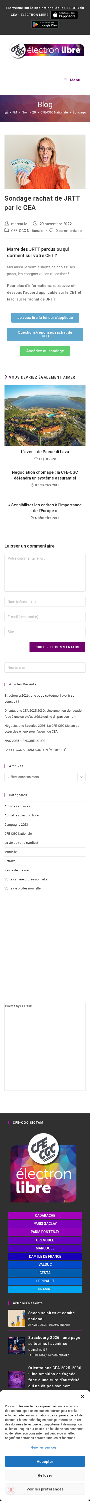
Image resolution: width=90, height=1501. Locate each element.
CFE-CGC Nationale (27, 231)
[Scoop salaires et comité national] (16, 1318)
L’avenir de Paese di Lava (45, 451)
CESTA (45, 1273)
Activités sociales (17, 806)
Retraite (10, 861)
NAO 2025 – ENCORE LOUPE (24, 741)
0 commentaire (69, 231)
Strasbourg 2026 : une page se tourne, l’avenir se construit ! (54, 1343)
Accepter (45, 1461)
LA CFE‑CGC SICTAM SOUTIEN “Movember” (35, 750)
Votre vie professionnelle (22, 888)
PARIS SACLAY (45, 1224)
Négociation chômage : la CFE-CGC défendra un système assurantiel (45, 475)
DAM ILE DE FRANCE (45, 1256)
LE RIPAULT (45, 1281)
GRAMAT (45, 1289)
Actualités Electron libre (21, 815)
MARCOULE (45, 1248)
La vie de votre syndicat (21, 843)
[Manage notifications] (11, 1490)
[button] (82, 1396)
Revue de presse (16, 870)
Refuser (45, 1475)
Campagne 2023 (16, 824)
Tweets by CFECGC (18, 1006)
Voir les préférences (45, 1489)
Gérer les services (43, 1447)
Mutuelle (10, 852)
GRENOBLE (45, 1240)
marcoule (19, 224)
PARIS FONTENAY (45, 1232)
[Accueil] (6, 112)
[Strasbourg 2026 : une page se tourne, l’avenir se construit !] (16, 1345)
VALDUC (45, 1265)
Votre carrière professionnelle (25, 879)
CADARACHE (45, 1216)
